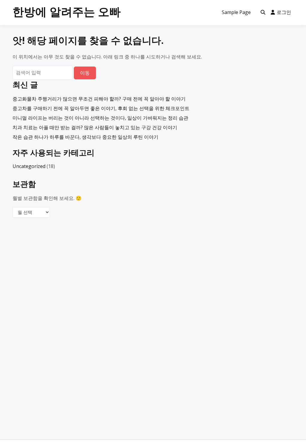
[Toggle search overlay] (263, 12)
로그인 (284, 12)
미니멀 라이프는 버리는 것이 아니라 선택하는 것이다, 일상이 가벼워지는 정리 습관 (100, 118)
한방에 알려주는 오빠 (67, 11)
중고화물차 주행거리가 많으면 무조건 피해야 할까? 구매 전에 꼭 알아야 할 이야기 (99, 98)
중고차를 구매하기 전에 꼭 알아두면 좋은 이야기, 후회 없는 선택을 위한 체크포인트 (101, 108)
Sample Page (236, 12)
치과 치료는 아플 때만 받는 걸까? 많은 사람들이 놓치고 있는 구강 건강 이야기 (95, 127)
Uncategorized (29, 166)
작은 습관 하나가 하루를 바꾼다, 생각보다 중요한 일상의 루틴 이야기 (85, 137)
